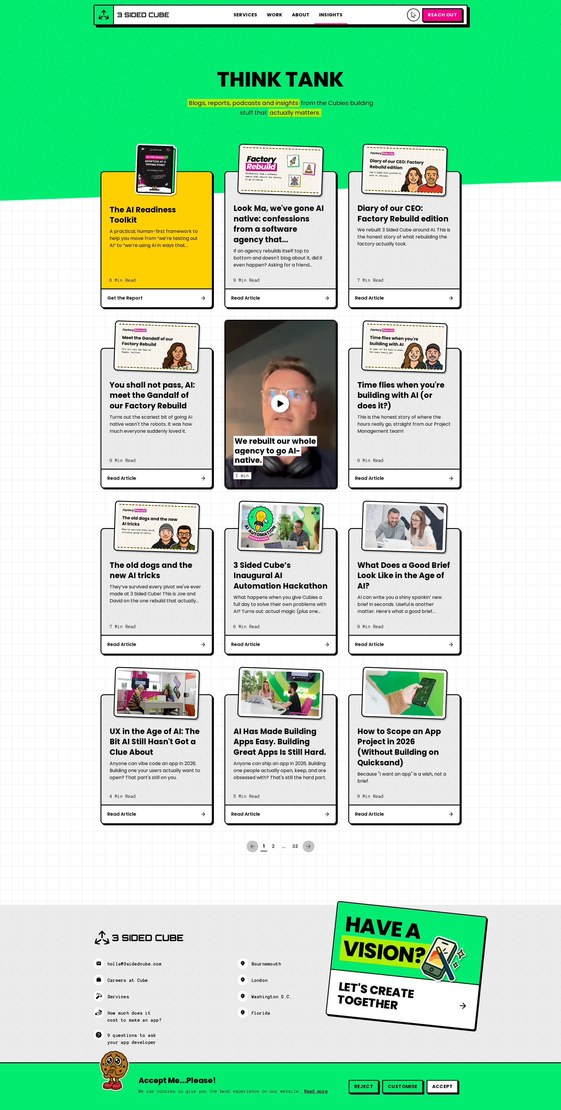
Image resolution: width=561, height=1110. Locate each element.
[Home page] (131, 15)
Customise (403, 1086)
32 (295, 846)
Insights (331, 14)
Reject (363, 1086)
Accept (442, 1086)
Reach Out (442, 14)
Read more (316, 1091)
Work (275, 14)
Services (245, 14)
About (301, 14)
